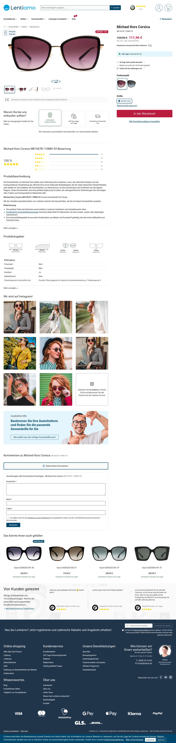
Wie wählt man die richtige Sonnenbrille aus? (34, 437)
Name (9, 499)
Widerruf (46, 658)
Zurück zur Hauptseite (11, 731)
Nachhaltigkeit (49, 699)
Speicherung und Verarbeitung (38, 518)
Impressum (47, 685)
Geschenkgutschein (91, 658)
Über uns (46, 688)
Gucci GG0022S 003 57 (67, 568)
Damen (24, 26)
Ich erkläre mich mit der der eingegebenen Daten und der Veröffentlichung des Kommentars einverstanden (53, 519)
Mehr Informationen (134, 739)
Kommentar (11, 481)
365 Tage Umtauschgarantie (54, 655)
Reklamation (48, 662)
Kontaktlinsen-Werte (12, 688)
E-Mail (9, 508)
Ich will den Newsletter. (162, 625)
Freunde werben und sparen (94, 662)
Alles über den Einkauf (13, 651)
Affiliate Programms (91, 666)
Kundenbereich (49, 651)
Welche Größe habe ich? (127, 105)
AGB (5, 666)
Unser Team (48, 692)
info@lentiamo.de (145, 663)
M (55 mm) (126, 101)
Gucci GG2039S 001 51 (152, 568)
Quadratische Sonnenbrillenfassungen (22, 212)
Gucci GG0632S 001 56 (24, 568)
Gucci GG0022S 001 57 (109, 568)
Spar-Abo (86, 651)
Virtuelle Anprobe (12, 32)
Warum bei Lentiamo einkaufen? (56, 696)
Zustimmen (150, 740)
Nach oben (24, 731)
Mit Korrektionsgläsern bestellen (144, 121)
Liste (126, 736)
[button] (9, 89)
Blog (5, 685)
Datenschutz (9, 673)
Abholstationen (10, 662)
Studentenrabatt (89, 669)
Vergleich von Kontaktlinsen (15, 692)
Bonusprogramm (90, 655)
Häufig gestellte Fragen (52, 666)
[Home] (5, 26)
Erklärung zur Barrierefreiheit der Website (20, 669)
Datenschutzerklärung (114, 739)
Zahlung (7, 655)
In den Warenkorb (144, 113)
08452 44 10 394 (145, 660)
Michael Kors (34, 26)
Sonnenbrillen (14, 26)
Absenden (13, 525)
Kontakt (46, 703)
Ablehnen (161, 740)
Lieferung (7, 658)
